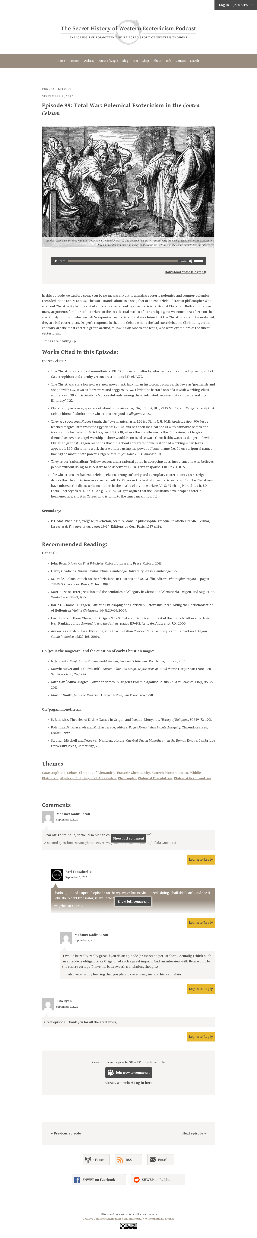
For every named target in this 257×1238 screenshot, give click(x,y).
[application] (128, 261)
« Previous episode (66, 1133)
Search (194, 61)
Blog (125, 61)
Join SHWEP (242, 5)
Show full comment (128, 838)
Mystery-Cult (70, 778)
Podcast (74, 61)
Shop (145, 61)
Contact (181, 61)
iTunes (98, 1160)
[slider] (199, 260)
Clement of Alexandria (97, 773)
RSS (129, 1160)
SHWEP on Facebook (98, 1180)
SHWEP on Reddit (156, 1180)
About (157, 61)
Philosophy (127, 778)
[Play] (56, 261)
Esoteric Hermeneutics (169, 773)
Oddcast (89, 61)
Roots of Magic (108, 61)
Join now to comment (133, 1072)
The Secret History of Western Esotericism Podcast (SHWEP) (128, 32)
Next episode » (194, 1133)
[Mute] (190, 261)
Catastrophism (53, 773)
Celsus (72, 773)
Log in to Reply (201, 859)
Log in (224, 5)
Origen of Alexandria (99, 778)
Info (168, 61)
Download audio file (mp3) (185, 272)
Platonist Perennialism (192, 778)
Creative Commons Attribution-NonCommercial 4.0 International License (128, 1218)
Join (135, 61)
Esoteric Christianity (133, 773)
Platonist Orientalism (155, 778)
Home (61, 61)
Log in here (143, 1083)
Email (163, 1160)
